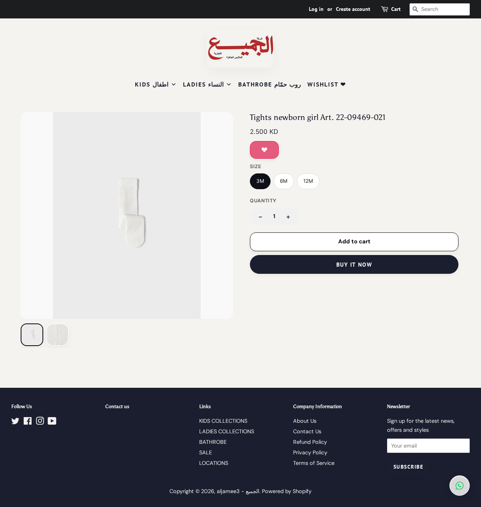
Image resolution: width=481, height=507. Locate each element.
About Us (304, 420)
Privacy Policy (310, 452)
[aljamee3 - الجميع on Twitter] (15, 422)
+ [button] (288, 216)
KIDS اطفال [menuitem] (151, 84)
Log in (316, 9)
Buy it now (354, 264)
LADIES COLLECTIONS (226, 431)
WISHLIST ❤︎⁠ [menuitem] (326, 84)
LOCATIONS (213, 463)
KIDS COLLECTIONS (223, 420)
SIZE (256, 166)
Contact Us (307, 431)
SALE (205, 452)
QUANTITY (263, 200)
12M (308, 181)
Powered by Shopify (287, 491)
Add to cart (354, 241)
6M (283, 181)
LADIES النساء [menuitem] (203, 84)
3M (260, 181)
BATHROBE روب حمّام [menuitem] (269, 84)
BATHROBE (213, 442)
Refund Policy (310, 442)
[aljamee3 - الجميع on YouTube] (52, 422)
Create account (353, 9)
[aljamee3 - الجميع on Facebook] (27, 422)
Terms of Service (313, 463)
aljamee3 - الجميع (238, 491)
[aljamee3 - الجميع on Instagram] (40, 422)
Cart (396, 9)
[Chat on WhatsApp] (459, 485)
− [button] (260, 216)
